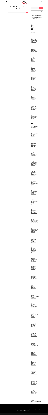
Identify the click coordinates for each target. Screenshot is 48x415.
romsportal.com (33, 258)
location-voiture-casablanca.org (35, 218)
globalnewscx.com (33, 185)
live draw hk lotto (33, 22)
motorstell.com (33, 49)
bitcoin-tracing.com (33, 394)
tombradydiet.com (33, 298)
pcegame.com (33, 369)
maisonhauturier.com (33, 362)
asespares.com (33, 332)
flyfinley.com (32, 144)
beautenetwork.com (33, 393)
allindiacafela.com (33, 106)
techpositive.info (33, 179)
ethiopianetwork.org (33, 172)
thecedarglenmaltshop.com (34, 126)
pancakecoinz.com (33, 143)
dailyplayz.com (33, 241)
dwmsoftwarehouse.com (34, 341)
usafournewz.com (33, 270)
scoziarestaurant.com (33, 384)
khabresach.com (33, 118)
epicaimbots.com (33, 343)
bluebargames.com (33, 39)
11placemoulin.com (33, 151)
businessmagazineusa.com (34, 209)
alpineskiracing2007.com (34, 107)
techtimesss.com (33, 47)
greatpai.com (33, 325)
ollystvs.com (32, 184)
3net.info (32, 308)
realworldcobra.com (33, 194)
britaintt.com (32, 398)
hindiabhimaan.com (33, 117)
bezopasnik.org (33, 86)
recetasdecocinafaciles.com (34, 323)
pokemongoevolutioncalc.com (34, 252)
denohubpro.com (33, 189)
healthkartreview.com (33, 353)
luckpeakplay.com (33, 249)
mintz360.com (33, 152)
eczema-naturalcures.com (34, 314)
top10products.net (33, 131)
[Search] (27, 12)
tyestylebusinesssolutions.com (34, 230)
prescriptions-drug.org (34, 51)
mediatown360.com (33, 110)
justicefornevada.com (34, 174)
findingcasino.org (33, 193)
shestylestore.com (33, 260)
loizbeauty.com (33, 69)
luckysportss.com (33, 248)
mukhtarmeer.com (33, 365)
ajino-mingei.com (33, 294)
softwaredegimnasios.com (34, 379)
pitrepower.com (33, 109)
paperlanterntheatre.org (34, 326)
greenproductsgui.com (34, 163)
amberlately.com (33, 275)
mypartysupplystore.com (34, 278)
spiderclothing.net (33, 305)
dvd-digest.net (33, 97)
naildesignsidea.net (33, 324)
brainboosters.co (33, 274)
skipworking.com (33, 68)
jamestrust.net (33, 66)
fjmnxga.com (33, 87)
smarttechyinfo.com (33, 155)
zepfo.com (32, 373)
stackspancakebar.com (34, 100)
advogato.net (33, 59)
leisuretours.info (33, 175)
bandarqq (32, 27)
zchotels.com (33, 372)
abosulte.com (33, 389)
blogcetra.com (33, 182)
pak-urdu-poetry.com (34, 181)
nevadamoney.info (33, 94)
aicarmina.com (33, 277)
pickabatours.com (33, 132)
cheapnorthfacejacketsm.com (35, 296)
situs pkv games (8, 408)
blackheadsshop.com (33, 217)
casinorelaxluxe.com (33, 238)
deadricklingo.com (33, 198)
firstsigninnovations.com (34, 41)
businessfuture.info (33, 135)
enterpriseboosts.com (33, 62)
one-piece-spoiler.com (34, 191)
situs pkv (20, 409)
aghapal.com (32, 316)
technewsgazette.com (34, 75)
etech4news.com (33, 344)
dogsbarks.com (33, 340)
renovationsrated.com (34, 383)
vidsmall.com (32, 211)
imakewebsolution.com (34, 141)
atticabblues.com (33, 334)
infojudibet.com (33, 136)
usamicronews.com (33, 250)
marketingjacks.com (33, 114)
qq (18, 409)
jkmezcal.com (33, 228)
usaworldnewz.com (33, 267)
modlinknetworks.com (33, 246)
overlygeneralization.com (34, 171)
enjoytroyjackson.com (34, 342)
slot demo (19, 408)
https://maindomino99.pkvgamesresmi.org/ (26, 410)
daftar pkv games (33, 23)
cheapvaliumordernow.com (34, 223)
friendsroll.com (33, 304)
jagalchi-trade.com (33, 288)
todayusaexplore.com (33, 268)
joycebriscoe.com (33, 276)
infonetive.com (33, 90)
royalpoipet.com (33, 231)
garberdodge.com (33, 42)
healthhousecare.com (34, 352)
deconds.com (33, 399)
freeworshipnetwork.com (34, 327)
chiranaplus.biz (33, 99)
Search (32, 5)
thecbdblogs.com (33, 119)
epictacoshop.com (33, 91)
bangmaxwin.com (33, 89)
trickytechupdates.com (34, 116)
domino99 (32, 25)
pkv (31, 24)
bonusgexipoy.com (33, 237)
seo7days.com (33, 81)
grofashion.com (33, 251)
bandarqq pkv (37, 409)
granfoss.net (32, 105)
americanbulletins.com (34, 331)
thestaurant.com (33, 232)
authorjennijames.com (34, 318)
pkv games (32, 28)
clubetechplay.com (33, 239)
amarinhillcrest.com (33, 57)
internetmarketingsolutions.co (34, 183)
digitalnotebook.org (33, 156)
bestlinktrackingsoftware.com (34, 233)
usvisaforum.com (33, 286)
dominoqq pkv (9, 409)
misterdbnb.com (33, 227)
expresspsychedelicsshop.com (34, 345)
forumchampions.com (34, 38)
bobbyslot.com (33, 150)
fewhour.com (33, 166)
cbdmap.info (32, 137)
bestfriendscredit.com (34, 312)
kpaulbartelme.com (33, 219)
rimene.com (32, 95)
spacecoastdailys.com (34, 381)
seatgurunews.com (33, 307)
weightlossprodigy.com (34, 154)
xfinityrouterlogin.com (33, 113)
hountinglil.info (33, 146)
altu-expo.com (33, 317)
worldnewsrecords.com (34, 213)
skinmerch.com (33, 285)
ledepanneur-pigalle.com (34, 96)
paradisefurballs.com (33, 160)
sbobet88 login (31, 408)
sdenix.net (32, 56)
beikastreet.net (33, 33)
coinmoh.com (33, 337)
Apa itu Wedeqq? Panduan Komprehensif (37, 11)
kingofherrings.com (33, 77)
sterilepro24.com (33, 214)
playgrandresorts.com (33, 257)
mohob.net (32, 153)
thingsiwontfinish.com (33, 261)
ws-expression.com (33, 371)
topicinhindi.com (33, 128)
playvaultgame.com (33, 256)
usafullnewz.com (33, 265)
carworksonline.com (33, 46)
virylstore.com (33, 48)
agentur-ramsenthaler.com (34, 201)
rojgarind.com (33, 165)
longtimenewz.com (33, 247)
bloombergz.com (33, 61)
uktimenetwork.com (33, 266)
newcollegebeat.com (33, 283)
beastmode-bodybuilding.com (34, 133)
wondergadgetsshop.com (34, 306)
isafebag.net (32, 60)
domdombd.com (33, 240)
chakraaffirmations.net (34, 147)
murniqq (41, 408)
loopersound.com (33, 289)
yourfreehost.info (33, 295)
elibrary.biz (32, 313)
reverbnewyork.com (33, 284)
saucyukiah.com (33, 32)
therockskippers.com (33, 104)
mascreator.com (33, 363)
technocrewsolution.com (34, 52)
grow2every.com (33, 351)
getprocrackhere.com (33, 242)
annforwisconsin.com (33, 279)
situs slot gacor (26, 409)
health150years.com (33, 50)
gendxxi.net (32, 204)
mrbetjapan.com (33, 78)
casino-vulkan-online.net (34, 108)
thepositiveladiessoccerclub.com (35, 322)
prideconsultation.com (34, 145)
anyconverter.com (33, 70)
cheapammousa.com (33, 321)
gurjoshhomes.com (33, 297)
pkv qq (34, 408)
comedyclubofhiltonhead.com (34, 220)
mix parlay (22, 408)
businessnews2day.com (34, 212)
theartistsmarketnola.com (34, 98)
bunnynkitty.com (33, 85)
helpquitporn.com (33, 354)
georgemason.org (33, 127)
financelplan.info (33, 134)
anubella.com (33, 391)
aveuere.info (32, 161)
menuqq (38, 408)
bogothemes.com (33, 293)
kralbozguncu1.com (33, 360)
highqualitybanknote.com (34, 355)
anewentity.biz (33, 79)
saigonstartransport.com (34, 88)
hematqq (7, 409)
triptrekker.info (33, 203)
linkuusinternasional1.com (34, 303)
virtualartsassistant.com (34, 221)
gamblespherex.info (33, 200)
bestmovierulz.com (33, 287)
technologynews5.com (34, 374)
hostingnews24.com (33, 356)
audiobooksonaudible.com (34, 392)
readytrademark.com (33, 382)
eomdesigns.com (33, 202)
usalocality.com (33, 269)
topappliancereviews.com (34, 115)
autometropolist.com (33, 335)
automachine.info (33, 195)
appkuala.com (33, 80)
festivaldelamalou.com (34, 40)
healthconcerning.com (34, 164)
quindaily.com (33, 388)
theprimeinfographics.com (34, 222)
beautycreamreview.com (34, 336)
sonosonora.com (33, 302)
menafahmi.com (33, 364)
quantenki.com (33, 208)
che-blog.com (33, 142)
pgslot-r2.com (33, 370)
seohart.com (32, 385)
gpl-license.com (33, 350)
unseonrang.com (33, 180)
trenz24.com (32, 67)
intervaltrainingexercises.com (34, 229)
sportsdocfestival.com (34, 259)
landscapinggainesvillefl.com (34, 361)
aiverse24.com (33, 390)
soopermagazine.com (33, 380)
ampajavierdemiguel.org (34, 273)
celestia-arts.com (33, 37)
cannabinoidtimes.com (34, 162)
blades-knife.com (33, 190)
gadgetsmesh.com (33, 173)
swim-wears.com (33, 43)
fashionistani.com (33, 346)
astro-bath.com (33, 315)
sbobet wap (28, 408)
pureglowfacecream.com (34, 76)
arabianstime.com (33, 333)
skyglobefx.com (33, 199)
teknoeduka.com (33, 375)
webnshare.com (33, 170)
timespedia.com (33, 71)
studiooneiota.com (33, 192)
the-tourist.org (33, 58)
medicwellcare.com (33, 210)
